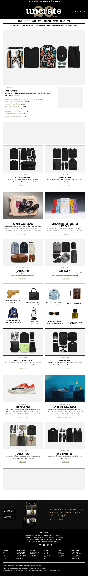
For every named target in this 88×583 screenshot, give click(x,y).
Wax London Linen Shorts (13, 116)
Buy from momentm (65, 234)
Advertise (61, 553)
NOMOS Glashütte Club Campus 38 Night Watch (21, 99)
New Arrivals (20, 552)
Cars (34, 21)
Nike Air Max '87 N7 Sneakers (14, 101)
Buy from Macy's (23, 234)
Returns (33, 555)
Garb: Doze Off (65, 270)
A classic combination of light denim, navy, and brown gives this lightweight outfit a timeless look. (23, 274)
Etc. (4, 560)
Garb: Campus (12, 90)
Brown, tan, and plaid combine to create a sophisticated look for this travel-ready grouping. (23, 457)
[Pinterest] (51, 545)
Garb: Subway (65, 177)
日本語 (45, 557)
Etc (68, 21)
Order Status (34, 552)
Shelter (47, 21)
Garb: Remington (23, 177)
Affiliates (61, 555)
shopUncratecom (45, 2)
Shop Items (22, 185)
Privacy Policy (76, 553)
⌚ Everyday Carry (71, 26)
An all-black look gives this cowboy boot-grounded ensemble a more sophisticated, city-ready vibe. (22, 181)
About (60, 552)
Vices (55, 21)
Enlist (60, 557)
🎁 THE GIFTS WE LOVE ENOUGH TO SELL (22, 26)
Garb (10, 87)
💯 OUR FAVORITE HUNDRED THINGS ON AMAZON (49, 26)
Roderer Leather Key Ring (13, 114)
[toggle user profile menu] (80, 11)
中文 (45, 558)
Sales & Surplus (21, 557)
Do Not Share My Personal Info (77, 557)
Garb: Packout (65, 360)
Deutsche (47, 555)
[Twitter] (36, 545)
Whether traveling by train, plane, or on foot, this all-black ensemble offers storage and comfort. (65, 181)
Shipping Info (34, 557)
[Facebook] (44, 545)
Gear (20, 21)
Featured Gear (23, 221)
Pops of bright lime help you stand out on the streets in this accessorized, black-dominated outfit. (23, 364)
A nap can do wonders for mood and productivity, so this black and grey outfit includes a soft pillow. (65, 274)
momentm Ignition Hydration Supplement (65, 225)
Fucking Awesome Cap (12, 109)
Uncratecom (32, 2)
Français (47, 553)
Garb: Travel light (65, 453)
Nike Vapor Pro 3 (22, 406)
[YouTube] (40, 545)
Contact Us (33, 553)
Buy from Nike (23, 417)
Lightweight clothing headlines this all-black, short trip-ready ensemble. (65, 457)
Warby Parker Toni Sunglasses (14, 111)
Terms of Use (76, 552)
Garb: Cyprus (23, 453)
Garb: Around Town (23, 360)
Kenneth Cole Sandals (23, 223)
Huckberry (26, 267)
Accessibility (76, 555)
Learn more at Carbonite (65, 417)
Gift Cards (19, 558)
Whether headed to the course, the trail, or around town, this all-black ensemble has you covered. (65, 364)
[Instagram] (48, 545)
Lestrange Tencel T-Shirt (13, 104)
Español (46, 552)
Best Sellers (20, 553)
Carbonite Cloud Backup (65, 406)
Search (76, 11)
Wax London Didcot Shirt (13, 106)
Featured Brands (21, 555)
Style (27, 21)
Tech (40, 21)
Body (62, 21)
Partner (19, 267)
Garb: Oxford (23, 270)
